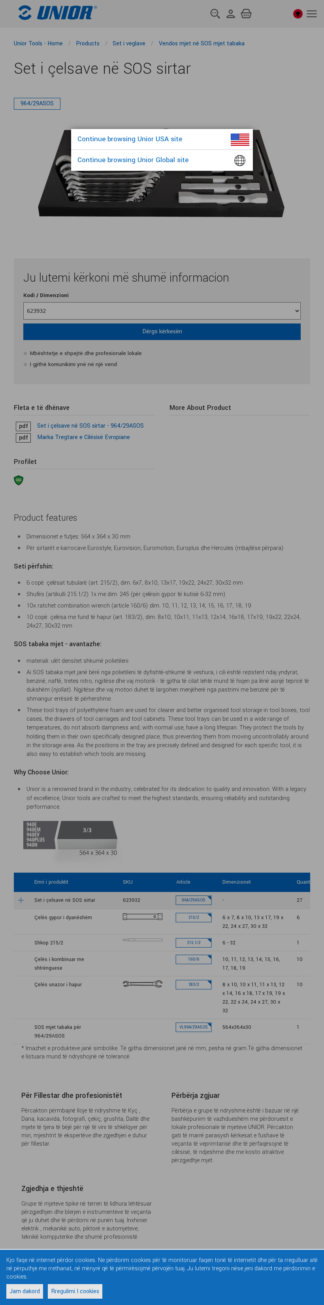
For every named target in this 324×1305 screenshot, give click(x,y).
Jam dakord (24, 1291)
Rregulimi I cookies (75, 1291)
